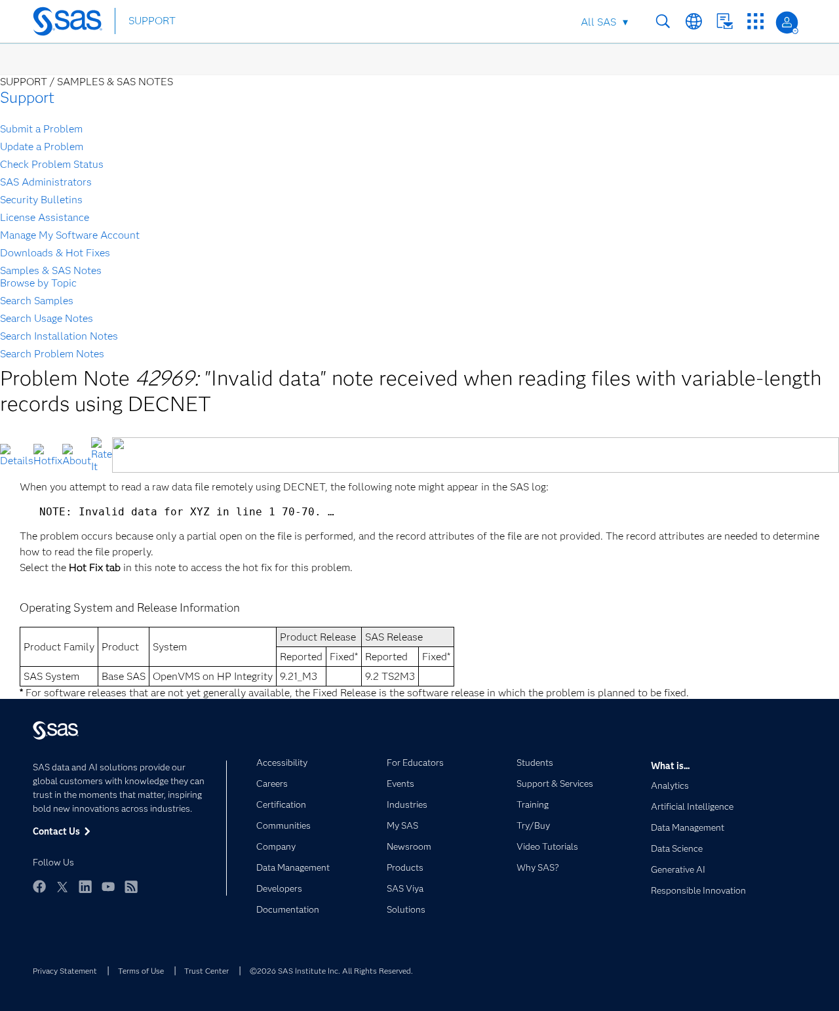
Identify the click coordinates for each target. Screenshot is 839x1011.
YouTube (108, 886)
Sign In (786, 22)
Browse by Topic (38, 283)
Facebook (39, 886)
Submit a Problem (41, 129)
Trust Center (206, 971)
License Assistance (44, 217)
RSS (131, 886)
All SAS (598, 22)
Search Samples (36, 300)
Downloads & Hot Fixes (55, 253)
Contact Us (724, 21)
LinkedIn (85, 886)
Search (663, 21)
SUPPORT (152, 20)
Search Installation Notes (59, 336)
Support (27, 97)
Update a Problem (41, 146)
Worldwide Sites (694, 21)
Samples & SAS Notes (51, 270)
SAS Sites (755, 21)
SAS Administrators (46, 182)
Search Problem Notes (52, 353)
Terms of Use (141, 971)
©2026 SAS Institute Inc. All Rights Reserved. (331, 971)
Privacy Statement (65, 971)
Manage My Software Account (70, 235)
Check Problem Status (52, 164)
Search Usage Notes (46, 318)
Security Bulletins (41, 199)
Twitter (62, 886)
